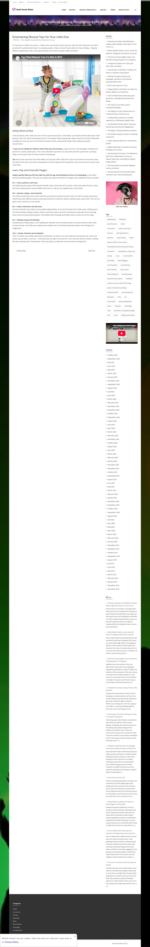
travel (115, 315)
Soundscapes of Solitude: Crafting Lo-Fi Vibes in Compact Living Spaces (121, 71)
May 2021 (111, 487)
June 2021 (111, 483)
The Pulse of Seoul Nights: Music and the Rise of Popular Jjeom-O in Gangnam (121, 58)
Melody (46, 2)
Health (15, 909)
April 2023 (111, 428)
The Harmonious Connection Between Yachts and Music (120, 166)
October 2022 (112, 443)
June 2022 (111, 450)
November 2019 (113, 549)
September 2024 (114, 384)
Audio (123, 224)
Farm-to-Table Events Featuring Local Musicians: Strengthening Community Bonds (120, 98)
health (131, 238)
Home (15, 2)
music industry (112, 269)
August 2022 (112, 446)
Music (18, 40)
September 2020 (114, 512)
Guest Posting (121, 238)
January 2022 (112, 461)
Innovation (110, 251)
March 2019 (112, 574)
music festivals (125, 265)
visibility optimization (128, 315)
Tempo (54, 2)
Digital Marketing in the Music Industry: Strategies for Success (121, 148)
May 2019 (111, 571)
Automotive (111, 229)
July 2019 (111, 563)
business (110, 233)
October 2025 (112, 355)
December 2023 (113, 406)
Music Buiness (17, 924)
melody (109, 256)
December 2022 (113, 439)
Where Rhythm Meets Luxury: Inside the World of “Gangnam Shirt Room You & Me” (121, 51)
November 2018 (113, 589)
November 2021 (113, 468)
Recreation (110, 297)
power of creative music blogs (117, 288)
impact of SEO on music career (117, 242)
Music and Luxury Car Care (117, 85)
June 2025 (111, 366)
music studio (124, 269)
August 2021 (112, 479)
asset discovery (112, 224)
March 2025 (112, 373)
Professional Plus (112, 292)
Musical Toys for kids (40, 40)
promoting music (127, 292)
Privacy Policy (63, 2)
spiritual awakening (125, 301)
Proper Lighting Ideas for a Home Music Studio (121, 142)
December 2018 (113, 585)
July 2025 (111, 362)
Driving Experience (122, 233)
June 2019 (111, 567)
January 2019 (112, 582)
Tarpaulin (118, 306)
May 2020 (111, 527)
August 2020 (112, 516)
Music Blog (110, 260)
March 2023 (112, 432)
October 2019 (112, 553)
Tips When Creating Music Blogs (124, 311)
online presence (127, 274)
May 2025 (111, 370)
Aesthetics (122, 219)
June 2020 (111, 523)
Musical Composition (33, 2)
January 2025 (112, 377)
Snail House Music (118, 943)
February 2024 (113, 403)
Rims (119, 297)
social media (111, 301)
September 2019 (114, 556)
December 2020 (113, 501)
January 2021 (112, 498)
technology (128, 306)
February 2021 (113, 494)
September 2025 (114, 359)
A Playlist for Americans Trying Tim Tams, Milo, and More (119, 64)
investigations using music (126, 251)
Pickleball (129, 279)
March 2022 (112, 454)
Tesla (108, 311)
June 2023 (111, 425)
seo (125, 297)
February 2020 (113, 538)
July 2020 (111, 520)
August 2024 (112, 388)
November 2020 (113, 505)
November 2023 (113, 410)
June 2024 (111, 395)
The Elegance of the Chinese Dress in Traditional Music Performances (120, 112)
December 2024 (113, 381)
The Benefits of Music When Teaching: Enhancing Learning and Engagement (121, 125)
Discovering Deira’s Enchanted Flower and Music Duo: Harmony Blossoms (120, 173)
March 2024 (112, 399)
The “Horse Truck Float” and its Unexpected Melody (118, 106)
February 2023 (113, 436)
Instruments (16, 912)
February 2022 (113, 457)
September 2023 (114, 417)
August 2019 (112, 560)
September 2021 (114, 476)
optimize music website (114, 279)
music (117, 256)
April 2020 (111, 531)
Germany (110, 238)
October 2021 (112, 472)
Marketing (16, 918)
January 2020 (112, 542)
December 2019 (113, 545)
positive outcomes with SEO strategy (119, 283)
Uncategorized (17, 930)
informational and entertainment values (120, 247)
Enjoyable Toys (29, 40)
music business (112, 265)
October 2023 (112, 414)
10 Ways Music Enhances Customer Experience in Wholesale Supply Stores (120, 119)
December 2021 (113, 465)
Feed (109, 597)
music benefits (128, 256)
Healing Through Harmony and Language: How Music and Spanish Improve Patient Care (119, 79)
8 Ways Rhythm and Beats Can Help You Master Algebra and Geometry (121, 90)
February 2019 (113, 578)
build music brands (124, 229)
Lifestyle (15, 915)
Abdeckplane (111, 219)
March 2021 (112, 490)
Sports (109, 306)
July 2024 (111, 392)
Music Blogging (122, 260)
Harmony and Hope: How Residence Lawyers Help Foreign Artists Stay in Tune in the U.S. (121, 44)
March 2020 (112, 534)
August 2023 (112, 421)
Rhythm (21, 2)
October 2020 (112, 509)
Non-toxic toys (50, 40)
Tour (108, 315)
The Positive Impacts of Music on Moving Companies (121, 135)
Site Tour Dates (122, 206)
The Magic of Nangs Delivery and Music (122, 130)
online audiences (112, 274)
